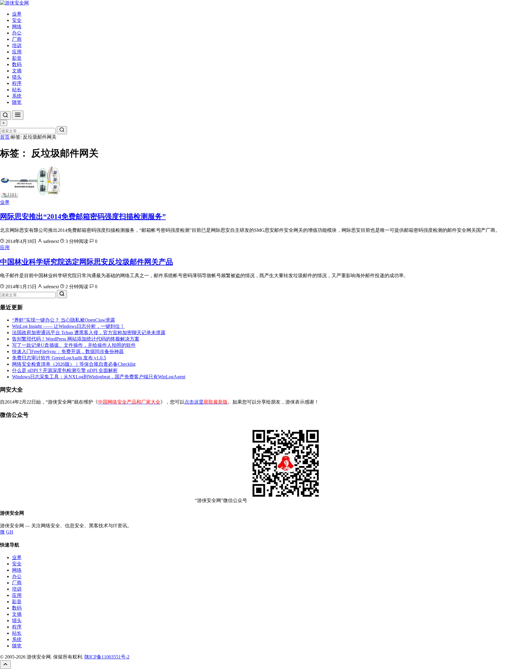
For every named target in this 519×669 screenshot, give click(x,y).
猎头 (17, 77)
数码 (17, 64)
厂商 (17, 39)
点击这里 (206, 401)
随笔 (17, 102)
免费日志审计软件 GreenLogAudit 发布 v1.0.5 (59, 357)
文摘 (17, 70)
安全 (17, 20)
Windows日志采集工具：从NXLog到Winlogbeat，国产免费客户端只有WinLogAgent (98, 376)
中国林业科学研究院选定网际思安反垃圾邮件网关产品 (86, 262)
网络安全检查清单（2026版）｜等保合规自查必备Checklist (73, 364)
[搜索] (5, 115)
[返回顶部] (5, 664)
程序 (17, 83)
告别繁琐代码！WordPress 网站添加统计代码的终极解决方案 (75, 338)
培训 (17, 45)
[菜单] (17, 115)
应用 (17, 51)
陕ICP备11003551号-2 (106, 656)
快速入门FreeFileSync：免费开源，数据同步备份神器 (68, 351)
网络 (17, 26)
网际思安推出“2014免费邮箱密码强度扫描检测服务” (83, 216)
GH (9, 531)
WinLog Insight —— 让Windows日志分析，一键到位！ (68, 326)
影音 (17, 58)
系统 (17, 95)
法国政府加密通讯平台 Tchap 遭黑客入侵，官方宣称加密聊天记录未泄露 (88, 332)
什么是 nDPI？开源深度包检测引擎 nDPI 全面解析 (65, 370)
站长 (17, 89)
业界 (17, 14)
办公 (17, 32)
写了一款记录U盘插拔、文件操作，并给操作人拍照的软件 (74, 345)
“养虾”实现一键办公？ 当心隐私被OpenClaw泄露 (63, 319)
